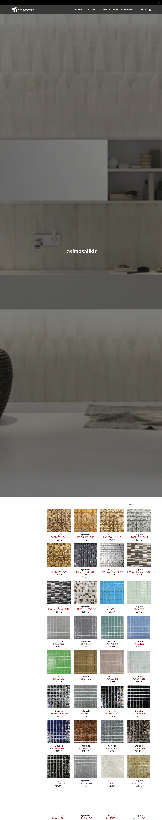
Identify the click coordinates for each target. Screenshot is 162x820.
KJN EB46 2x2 (85, 714)
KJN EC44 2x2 (112, 714)
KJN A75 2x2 (58, 679)
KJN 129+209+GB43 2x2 (85, 609)
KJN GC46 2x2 (59, 783)
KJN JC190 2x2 (112, 818)
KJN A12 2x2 (138, 609)
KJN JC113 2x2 (138, 783)
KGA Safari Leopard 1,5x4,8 (138, 572)
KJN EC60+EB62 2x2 (58, 748)
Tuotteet (91, 9)
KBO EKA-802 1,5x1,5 (85, 537)
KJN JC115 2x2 (58, 818)
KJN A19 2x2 (58, 644)
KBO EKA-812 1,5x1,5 (139, 537)
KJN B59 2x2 (112, 679)
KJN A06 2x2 (112, 609)
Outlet (139, 9)
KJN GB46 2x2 (112, 748)
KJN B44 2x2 (85, 679)
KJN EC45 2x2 (139, 714)
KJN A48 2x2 (85, 644)
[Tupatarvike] (23, 9)
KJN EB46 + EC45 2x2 (59, 714)
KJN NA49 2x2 (139, 818)
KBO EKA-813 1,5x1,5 (59, 572)
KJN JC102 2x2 (85, 783)
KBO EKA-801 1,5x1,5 (59, 537)
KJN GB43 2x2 (85, 748)
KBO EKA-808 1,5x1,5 (112, 537)
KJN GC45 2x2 (139, 748)
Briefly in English (123, 9)
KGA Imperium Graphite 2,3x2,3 (85, 573)
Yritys (106, 9)
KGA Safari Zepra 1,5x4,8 (58, 609)
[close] (159, 2)
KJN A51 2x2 (112, 644)
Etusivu (79, 9)
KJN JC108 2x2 (112, 783)
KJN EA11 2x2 (139, 679)
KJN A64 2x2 (138, 644)
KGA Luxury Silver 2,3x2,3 (112, 572)
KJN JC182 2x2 (85, 818)
